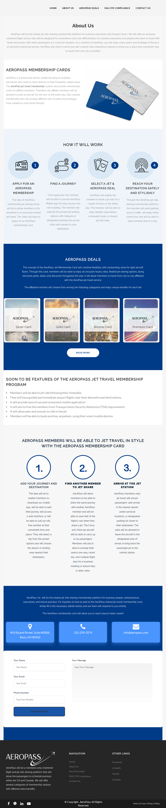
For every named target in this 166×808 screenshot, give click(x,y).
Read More (83, 352)
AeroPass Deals (77, 771)
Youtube (116, 779)
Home (72, 761)
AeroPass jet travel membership (28, 86)
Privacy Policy (153, 803)
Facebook (117, 762)
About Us (73, 766)
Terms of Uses (139, 803)
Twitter (115, 773)
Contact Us (74, 781)
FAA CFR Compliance (80, 776)
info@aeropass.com (136, 632)
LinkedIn (116, 768)
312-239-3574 (83, 632)
